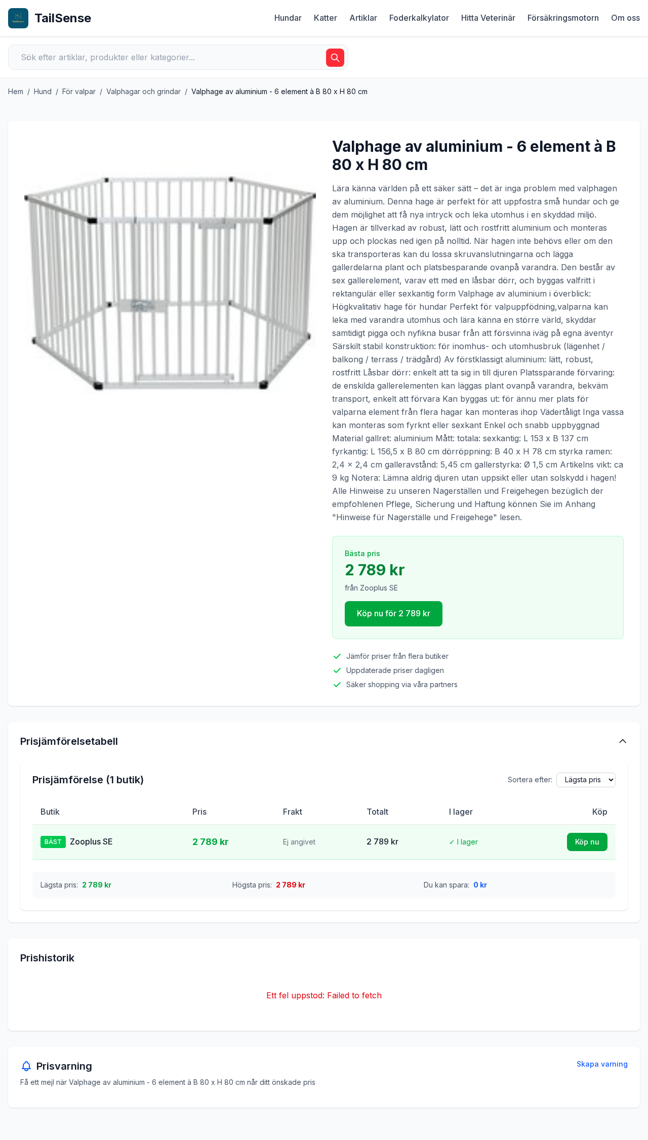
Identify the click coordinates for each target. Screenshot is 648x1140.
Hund (43, 91)
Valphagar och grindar (143, 91)
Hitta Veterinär (488, 18)
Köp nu (587, 841)
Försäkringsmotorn (563, 18)
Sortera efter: (530, 779)
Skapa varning (602, 1064)
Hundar (288, 18)
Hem (15, 91)
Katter (325, 18)
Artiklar (363, 18)
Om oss (625, 18)
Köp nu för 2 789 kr (393, 613)
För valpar (79, 91)
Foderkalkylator (419, 18)
